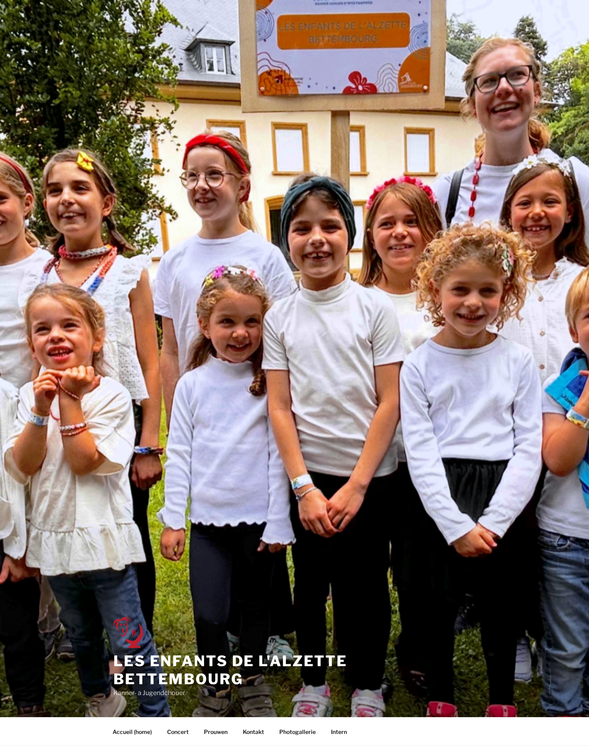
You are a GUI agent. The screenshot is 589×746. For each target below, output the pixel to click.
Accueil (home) (132, 731)
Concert (178, 731)
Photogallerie (297, 731)
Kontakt (253, 731)
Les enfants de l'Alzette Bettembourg (230, 670)
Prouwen (216, 731)
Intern (339, 731)
